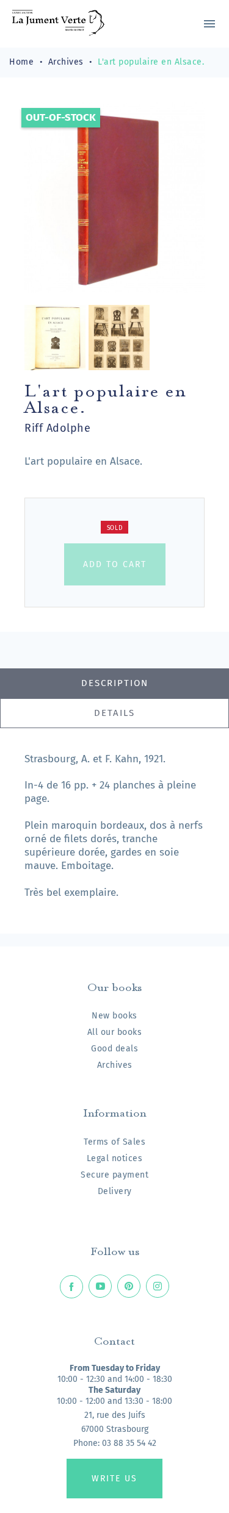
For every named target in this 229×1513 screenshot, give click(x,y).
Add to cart (115, 564)
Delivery (115, 1191)
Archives (115, 1065)
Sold (115, 528)
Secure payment (114, 1175)
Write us (114, 1478)
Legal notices (115, 1158)
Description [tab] (114, 683)
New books (114, 1015)
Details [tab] (114, 712)
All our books (114, 1032)
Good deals (114, 1048)
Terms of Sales (114, 1142)
